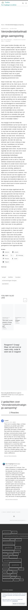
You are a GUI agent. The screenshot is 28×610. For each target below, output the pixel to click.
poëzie (15, 565)
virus (15, 571)
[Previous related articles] (21, 300)
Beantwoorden (10, 456)
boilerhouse (6, 539)
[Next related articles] (25, 300)
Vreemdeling (6, 574)
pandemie (6, 564)
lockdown (6, 556)
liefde (15, 554)
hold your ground (8, 551)
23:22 (15, 465)
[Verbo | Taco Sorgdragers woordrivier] (2, 2)
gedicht (9, 547)
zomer (16, 579)
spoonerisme (13, 568)
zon (22, 579)
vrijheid (14, 574)
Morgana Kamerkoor (12, 560)
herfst (18, 547)
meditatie (13, 557)
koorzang (17, 551)
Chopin (18, 539)
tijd (10, 572)
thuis (5, 571)
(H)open (17, 320)
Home (2, 24)
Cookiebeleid (15, 600)
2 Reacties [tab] (14, 412)
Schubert (6, 568)
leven (10, 554)
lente (5, 554)
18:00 (14, 422)
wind (13, 577)
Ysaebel (6, 420)
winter (18, 577)
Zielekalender (8, 580)
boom (12, 539)
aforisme (7, 532)
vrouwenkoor (6, 577)
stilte (21, 568)
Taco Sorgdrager (8, 39)
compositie (8, 543)
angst (14, 532)
